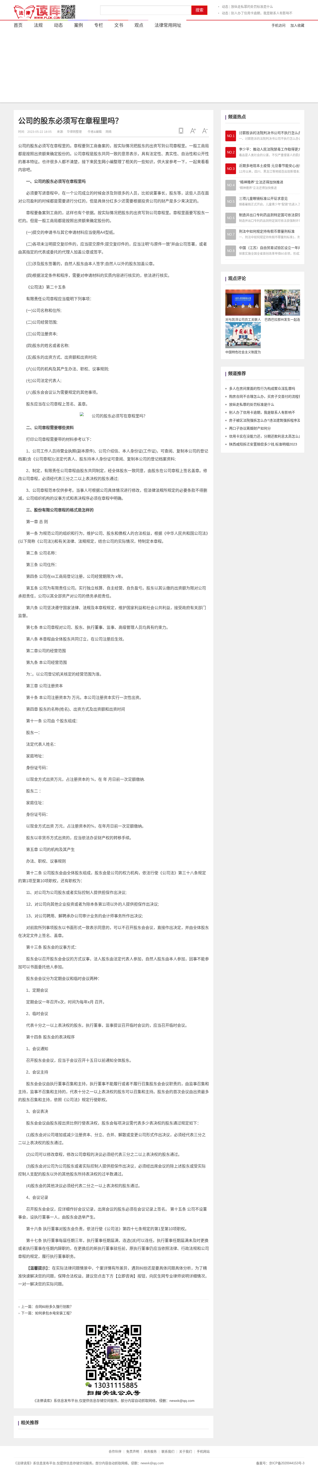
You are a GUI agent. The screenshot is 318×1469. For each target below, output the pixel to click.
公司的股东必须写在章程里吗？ (70, 121)
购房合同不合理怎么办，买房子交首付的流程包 (265, 396)
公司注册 (40, 334)
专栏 (98, 25)
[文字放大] (193, 131)
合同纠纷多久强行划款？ (54, 1307)
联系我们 (167, 1451)
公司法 (36, 287)
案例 (78, 25)
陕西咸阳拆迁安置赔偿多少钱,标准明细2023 (263, 444)
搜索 (199, 10)
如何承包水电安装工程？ (54, 1313)
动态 (225, 6)
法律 (70, 541)
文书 (118, 25)
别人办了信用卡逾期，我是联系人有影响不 (261, 13)
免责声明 (132, 1451)
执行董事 (95, 627)
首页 (18, 25)
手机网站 (203, 1451)
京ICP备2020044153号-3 (286, 1463)
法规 (38, 25)
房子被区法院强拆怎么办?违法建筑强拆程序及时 (266, 420)
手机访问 (278, 25)
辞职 (62, 1248)
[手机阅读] (181, 131)
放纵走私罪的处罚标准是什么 (252, 6)
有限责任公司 (38, 299)
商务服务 (150, 1451)
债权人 (124, 533)
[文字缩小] (205, 131)
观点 (138, 25)
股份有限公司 (46, 510)
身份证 (32, 768)
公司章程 (173, 146)
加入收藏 (297, 25)
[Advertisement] (159, 67)
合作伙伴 (115, 1451)
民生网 (100, 162)
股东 (34, 146)
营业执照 (68, 451)
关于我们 (185, 1451)
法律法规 (155, 490)
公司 (22, 146)
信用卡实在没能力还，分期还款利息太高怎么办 (265, 436)
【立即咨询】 (125, 1276)
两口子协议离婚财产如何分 (250, 428)
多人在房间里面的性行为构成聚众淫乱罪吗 (262, 389)
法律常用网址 (168, 25)
